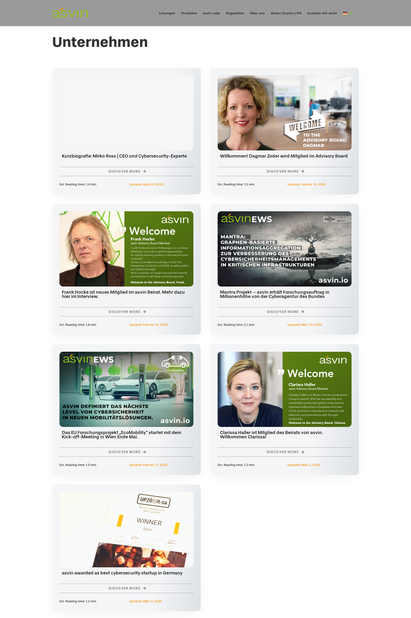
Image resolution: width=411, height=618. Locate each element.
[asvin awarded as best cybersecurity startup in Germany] (126, 495)
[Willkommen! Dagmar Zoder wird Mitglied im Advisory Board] (285, 78)
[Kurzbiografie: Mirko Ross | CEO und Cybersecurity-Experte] (126, 112)
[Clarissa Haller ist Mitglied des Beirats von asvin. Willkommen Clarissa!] (285, 355)
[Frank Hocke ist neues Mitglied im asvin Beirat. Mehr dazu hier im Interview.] (126, 215)
